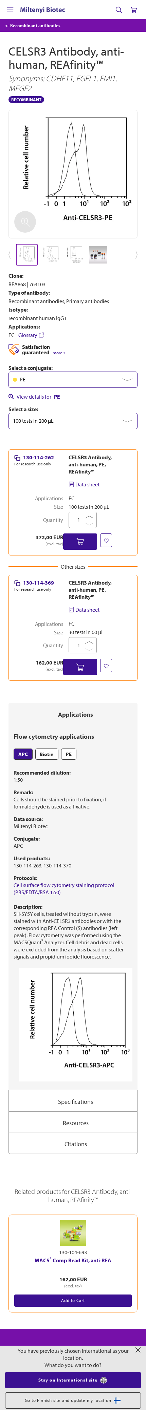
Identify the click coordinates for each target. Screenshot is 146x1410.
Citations (76, 1144)
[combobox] (73, 380)
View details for (38, 396)
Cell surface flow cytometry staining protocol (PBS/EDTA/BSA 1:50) (64, 889)
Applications (75, 714)
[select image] (27, 255)
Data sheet (87, 484)
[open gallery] (73, 174)
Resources (76, 1123)
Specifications (75, 1102)
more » (59, 353)
